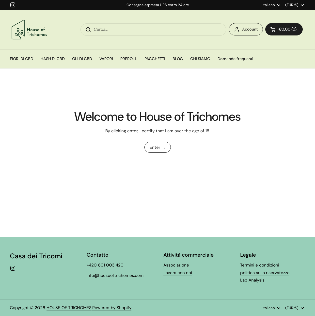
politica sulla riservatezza (264, 272)
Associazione (176, 265)
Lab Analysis (252, 280)
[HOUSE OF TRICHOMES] (30, 29)
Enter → (158, 147)
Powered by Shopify (111, 307)
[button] (284, 29)
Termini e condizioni (259, 265)
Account (250, 29)
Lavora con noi (177, 272)
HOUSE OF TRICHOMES (69, 307)
